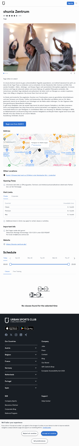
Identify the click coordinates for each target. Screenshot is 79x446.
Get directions (37, 145)
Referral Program (11, 413)
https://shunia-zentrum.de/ (16, 244)
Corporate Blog (10, 409)
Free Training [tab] (17, 271)
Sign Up (70, 3)
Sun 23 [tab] (17, 258)
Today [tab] (5, 258)
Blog (43, 358)
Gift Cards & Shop (48, 367)
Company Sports (11, 401)
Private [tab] (5, 196)
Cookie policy (47, 427)
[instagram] (16, 335)
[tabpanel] (39, 292)
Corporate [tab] (15, 196)
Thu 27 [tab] (67, 258)
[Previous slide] (71, 73)
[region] (39, 432)
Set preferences (39, 441)
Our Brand (45, 363)
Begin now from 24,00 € (15, 124)
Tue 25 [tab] (42, 258)
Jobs (43, 346)
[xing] (26, 335)
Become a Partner (11, 405)
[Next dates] (74, 258)
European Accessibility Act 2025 (53, 371)
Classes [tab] (7, 271)
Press (43, 350)
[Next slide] (74, 73)
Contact (44, 354)
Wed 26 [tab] (54, 258)
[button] (21, 348)
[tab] (3, 73)
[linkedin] (21, 335)
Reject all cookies (30, 433)
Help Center (46, 401)
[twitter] (11, 335)
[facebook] (6, 335)
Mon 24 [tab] (30, 258)
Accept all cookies (49, 433)
